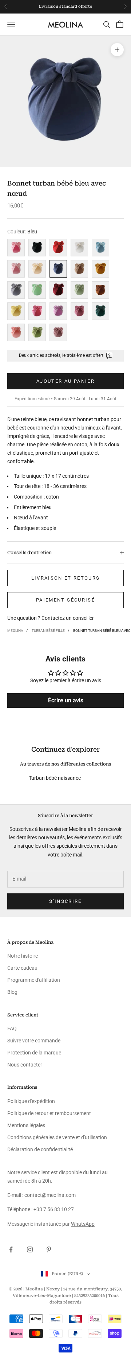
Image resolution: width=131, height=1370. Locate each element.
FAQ (12, 1028)
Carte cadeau (22, 968)
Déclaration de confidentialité (40, 1149)
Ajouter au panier (65, 381)
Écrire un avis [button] (65, 700)
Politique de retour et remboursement (49, 1113)
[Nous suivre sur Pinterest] (48, 1249)
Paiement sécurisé (65, 600)
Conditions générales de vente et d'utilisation (57, 1137)
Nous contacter (24, 1065)
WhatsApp (83, 1224)
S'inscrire (65, 901)
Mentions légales (26, 1125)
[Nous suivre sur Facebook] (11, 1249)
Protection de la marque (34, 1053)
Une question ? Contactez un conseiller (50, 618)
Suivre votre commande (33, 1040)
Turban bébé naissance (55, 778)
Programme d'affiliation (33, 980)
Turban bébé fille (48, 631)
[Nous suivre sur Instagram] (29, 1249)
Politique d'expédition (31, 1101)
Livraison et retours (65, 578)
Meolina (15, 631)
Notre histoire (22, 956)
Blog (12, 992)
